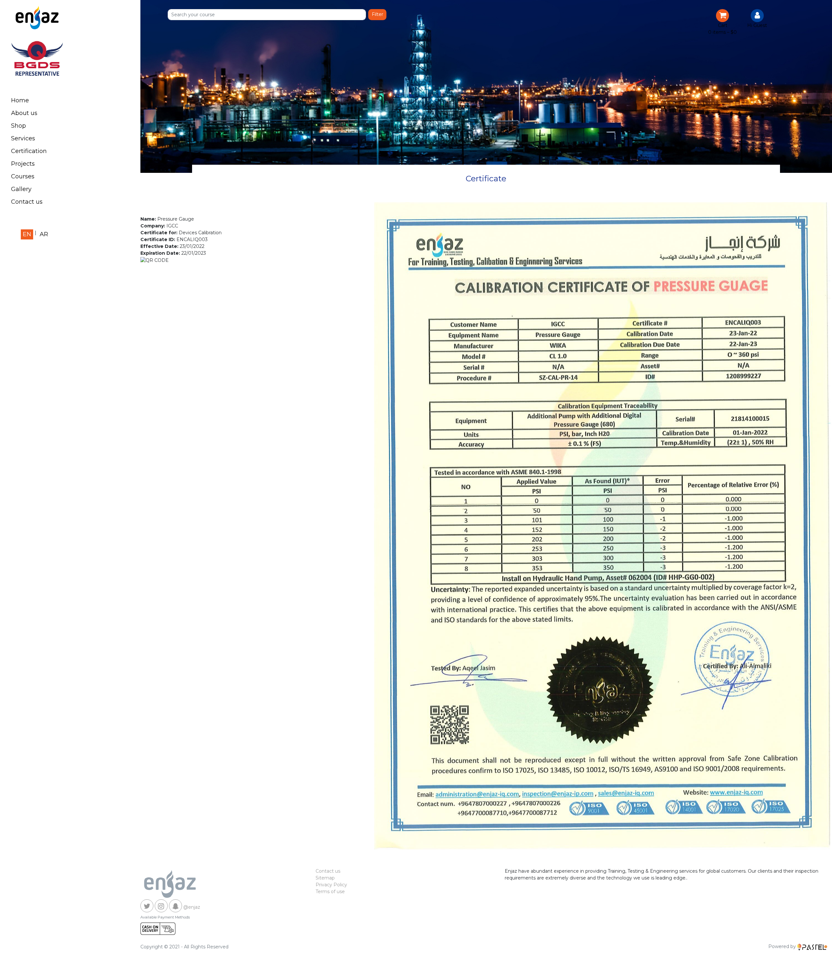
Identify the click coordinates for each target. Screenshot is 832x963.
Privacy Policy (331, 885)
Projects (23, 163)
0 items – (722, 32)
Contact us (27, 201)
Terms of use (330, 891)
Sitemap (325, 878)
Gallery (21, 189)
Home (20, 100)
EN (27, 234)
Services (23, 138)
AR (44, 234)
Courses (22, 176)
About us (24, 113)
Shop (18, 125)
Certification (29, 151)
